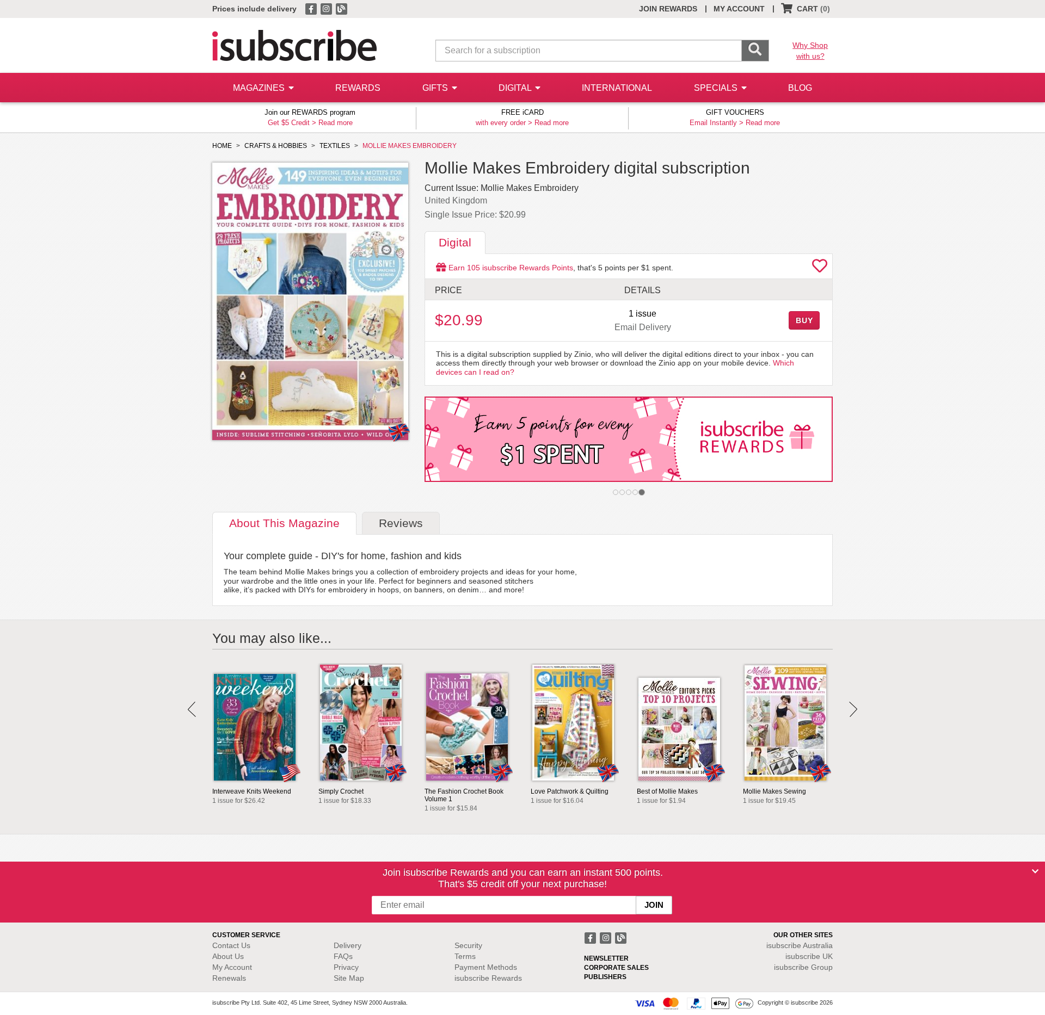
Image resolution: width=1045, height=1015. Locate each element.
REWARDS (357, 87)
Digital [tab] (455, 242)
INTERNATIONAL (617, 87)
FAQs (343, 956)
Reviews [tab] (401, 523)
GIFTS (436, 87)
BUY (804, 320)
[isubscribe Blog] (341, 8)
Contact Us (231, 945)
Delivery (347, 945)
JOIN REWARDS (668, 8)
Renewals (229, 978)
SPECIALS (717, 87)
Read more (335, 123)
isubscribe (799, 945)
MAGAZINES (260, 87)
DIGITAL (516, 87)
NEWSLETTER (606, 958)
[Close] (1035, 871)
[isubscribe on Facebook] (311, 8)
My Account (232, 967)
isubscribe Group (803, 967)
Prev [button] (192, 709)
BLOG (800, 87)
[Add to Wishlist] (819, 268)
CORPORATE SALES (616, 967)
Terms (465, 956)
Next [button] (853, 709)
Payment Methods (485, 967)
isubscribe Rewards (488, 978)
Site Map (349, 978)
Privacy (346, 967)
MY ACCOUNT (739, 8)
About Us (228, 956)
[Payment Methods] (694, 1003)
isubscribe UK (809, 956)
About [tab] (284, 523)
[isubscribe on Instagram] (327, 8)
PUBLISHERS (605, 977)
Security (468, 945)
